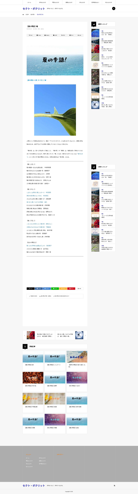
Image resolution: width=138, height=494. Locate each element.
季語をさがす (55, 2)
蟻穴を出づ (66, 296)
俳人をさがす (108, 2)
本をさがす (82, 2)
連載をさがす (69, 2)
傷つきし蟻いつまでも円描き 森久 (37, 202)
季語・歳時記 (41, 29)
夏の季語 (35, 29)
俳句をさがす (42, 2)
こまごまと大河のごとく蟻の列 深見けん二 (39, 224)
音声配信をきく (95, 2)
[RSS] (114, 485)
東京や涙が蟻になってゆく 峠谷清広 (37, 195)
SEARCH (113, 8)
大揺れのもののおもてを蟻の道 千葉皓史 (39, 227)
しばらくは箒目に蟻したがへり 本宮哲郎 (39, 192)
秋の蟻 (60, 296)
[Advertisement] (55, 269)
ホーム (29, 2)
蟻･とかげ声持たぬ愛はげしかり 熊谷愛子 (39, 245)
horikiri (35, 296)
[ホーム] (23, 14)
